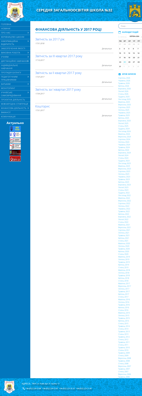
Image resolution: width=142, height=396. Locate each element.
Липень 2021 (123, 233)
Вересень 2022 (124, 201)
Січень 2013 (123, 334)
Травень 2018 (124, 275)
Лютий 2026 (123, 91)
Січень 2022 (123, 222)
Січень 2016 (123, 310)
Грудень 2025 (124, 96)
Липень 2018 (123, 273)
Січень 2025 (123, 126)
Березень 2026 (124, 88)
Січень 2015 (123, 323)
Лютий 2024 (123, 155)
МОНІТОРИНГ (8, 88)
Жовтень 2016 (124, 299)
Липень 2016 (123, 302)
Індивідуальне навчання (9, 67)
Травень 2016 (124, 305)
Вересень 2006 (124, 374)
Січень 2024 (123, 158)
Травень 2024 (124, 147)
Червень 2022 (124, 209)
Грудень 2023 (124, 160)
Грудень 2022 (124, 192)
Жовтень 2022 (124, 198)
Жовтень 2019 (124, 257)
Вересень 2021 (124, 227)
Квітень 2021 (123, 238)
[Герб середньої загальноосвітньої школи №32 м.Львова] (15, 12)
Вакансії (6, 112)
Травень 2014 (124, 326)
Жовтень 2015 (124, 313)
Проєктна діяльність (13, 99)
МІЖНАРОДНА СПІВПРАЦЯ (14, 104)
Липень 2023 (123, 174)
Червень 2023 (124, 176)
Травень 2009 (124, 353)
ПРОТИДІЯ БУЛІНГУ (11, 72)
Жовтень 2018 (124, 270)
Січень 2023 (123, 190)
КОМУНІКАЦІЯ (8, 116)
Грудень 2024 (124, 128)
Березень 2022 (124, 217)
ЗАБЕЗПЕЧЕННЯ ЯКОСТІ (13, 48)
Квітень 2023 (123, 182)
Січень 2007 (123, 371)
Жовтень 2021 (124, 225)
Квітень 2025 (123, 118)
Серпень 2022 (124, 203)
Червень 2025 (124, 112)
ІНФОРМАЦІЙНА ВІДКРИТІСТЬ (9, 42)
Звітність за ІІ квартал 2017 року (58, 73)
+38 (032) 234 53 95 (50, 388)
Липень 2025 (123, 110)
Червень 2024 (124, 144)
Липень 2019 (123, 259)
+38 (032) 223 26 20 (67, 388)
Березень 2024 (124, 152)
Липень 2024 (123, 142)
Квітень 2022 (123, 214)
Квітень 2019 (123, 265)
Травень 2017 (124, 291)
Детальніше (107, 48)
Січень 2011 (123, 345)
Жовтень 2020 (124, 243)
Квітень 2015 (123, 321)
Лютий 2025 (123, 123)
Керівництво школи (12, 37)
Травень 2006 (124, 377)
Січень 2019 (123, 267)
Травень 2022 (124, 211)
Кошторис (42, 106)
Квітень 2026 (123, 86)
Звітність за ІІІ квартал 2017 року (58, 56)
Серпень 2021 (124, 230)
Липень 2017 (123, 289)
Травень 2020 (124, 249)
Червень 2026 (124, 80)
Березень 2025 (124, 120)
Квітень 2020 (123, 251)
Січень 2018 (123, 281)
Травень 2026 (124, 83)
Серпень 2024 (124, 139)
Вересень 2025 (124, 104)
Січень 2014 (123, 329)
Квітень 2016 (123, 307)
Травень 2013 (124, 331)
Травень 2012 (124, 337)
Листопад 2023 (124, 163)
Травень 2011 (124, 342)
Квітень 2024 (123, 150)
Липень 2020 (123, 246)
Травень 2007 (124, 369)
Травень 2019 (124, 262)
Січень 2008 (123, 363)
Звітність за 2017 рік (49, 39)
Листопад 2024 (124, 131)
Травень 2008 (124, 361)
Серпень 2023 (124, 171)
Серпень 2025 (124, 107)
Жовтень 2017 (124, 283)
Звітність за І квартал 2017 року (58, 89)
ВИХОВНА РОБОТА (10, 52)
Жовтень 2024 (124, 134)
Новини (5, 28)
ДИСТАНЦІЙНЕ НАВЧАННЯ (14, 61)
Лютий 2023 (123, 187)
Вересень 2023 (124, 168)
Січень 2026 (123, 94)
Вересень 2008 (124, 358)
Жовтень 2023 (124, 166)
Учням (5, 56)
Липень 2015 (123, 315)
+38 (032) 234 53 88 (33, 388)
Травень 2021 (124, 235)
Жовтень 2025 (124, 102)
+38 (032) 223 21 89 (84, 388)
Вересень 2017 (124, 286)
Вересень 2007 (124, 366)
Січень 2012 (123, 339)
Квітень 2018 (123, 278)
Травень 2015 (124, 318)
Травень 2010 (124, 347)
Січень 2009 (123, 355)
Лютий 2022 (123, 219)
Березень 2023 (124, 184)
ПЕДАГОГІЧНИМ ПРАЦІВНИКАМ (9, 78)
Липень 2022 (123, 206)
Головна (6, 24)
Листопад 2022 (124, 195)
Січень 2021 (123, 241)
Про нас (6, 32)
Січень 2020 (123, 254)
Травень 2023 (124, 179)
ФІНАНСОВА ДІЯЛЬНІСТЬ (13, 108)
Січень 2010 (123, 350)
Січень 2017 (123, 297)
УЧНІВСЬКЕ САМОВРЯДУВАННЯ (11, 94)
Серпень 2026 (124, 78)
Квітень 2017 (123, 294)
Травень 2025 (124, 115)
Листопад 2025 (124, 99)
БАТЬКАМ (6, 84)
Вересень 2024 (124, 136)
